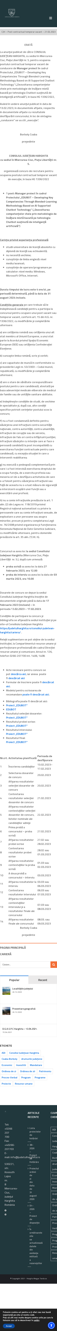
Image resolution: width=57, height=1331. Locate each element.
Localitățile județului (22, 988)
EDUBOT (11, 709)
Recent (42, 980)
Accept (9, 1326)
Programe (40, 1077)
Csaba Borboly (9, 1059)
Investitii (21, 1065)
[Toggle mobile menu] (50, 18)
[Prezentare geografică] (6, 1009)
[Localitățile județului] (6, 989)
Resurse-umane (24, 1083)
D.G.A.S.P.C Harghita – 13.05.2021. (19, 1029)
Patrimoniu (45, 1071)
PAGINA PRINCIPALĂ (13, 947)
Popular (14, 980)
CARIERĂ (5, 954)
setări (36, 1320)
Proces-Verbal (9, 1077)
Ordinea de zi (9, 1071)
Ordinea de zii (27, 1071)
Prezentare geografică (23, 1008)
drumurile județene (31, 1059)
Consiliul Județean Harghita (24, 1053)
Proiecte (6, 1083)
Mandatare (36, 1065)
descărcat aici (17, 678)
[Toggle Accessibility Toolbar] (51, 1325)
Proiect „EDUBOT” (17, 705)
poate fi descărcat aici (35, 694)
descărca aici (18, 674)
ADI (3, 1053)
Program (26, 1077)
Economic (7, 1065)
